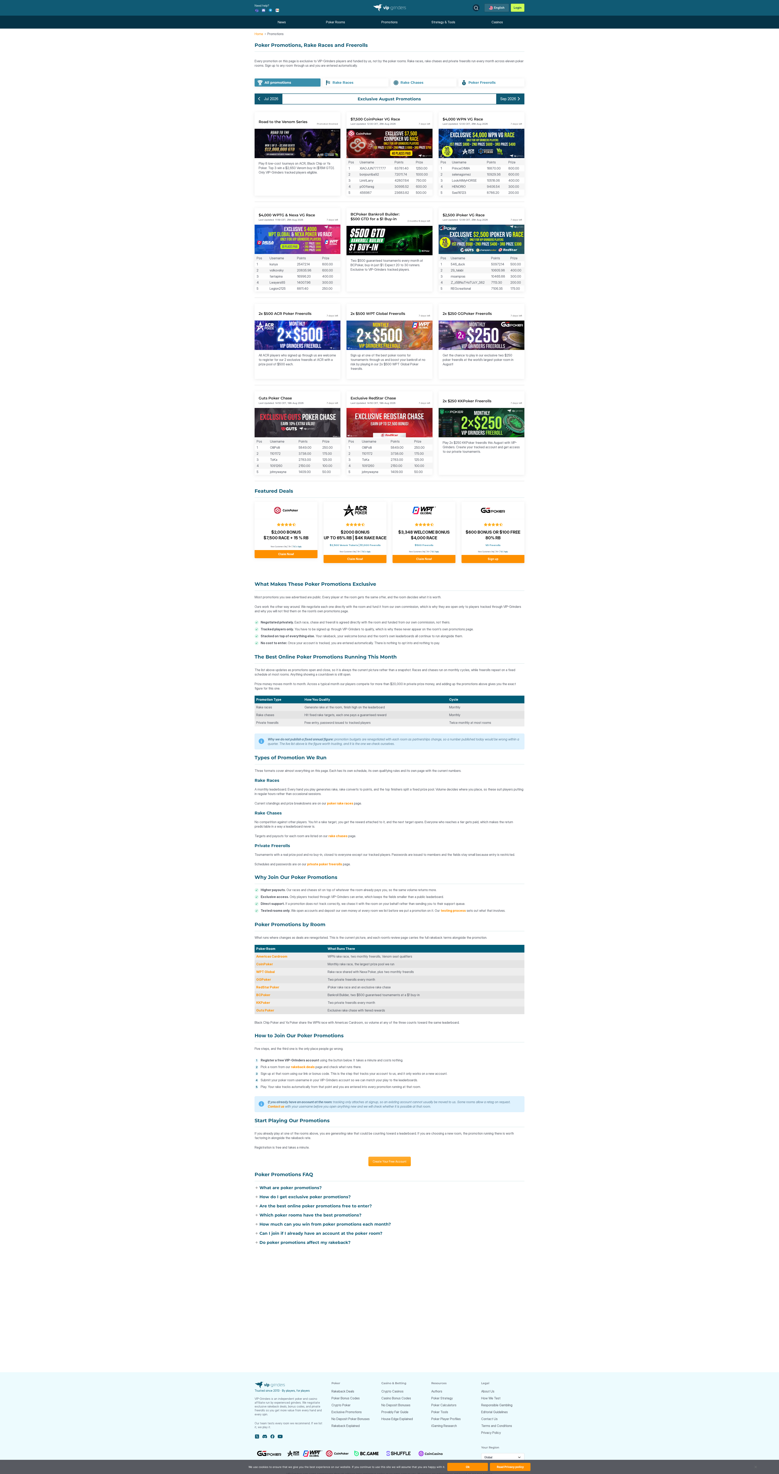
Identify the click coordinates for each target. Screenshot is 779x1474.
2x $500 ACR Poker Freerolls (285, 313)
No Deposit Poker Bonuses (350, 1419)
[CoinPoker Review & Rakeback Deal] (286, 510)
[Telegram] (270, 10)
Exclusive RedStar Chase (373, 398)
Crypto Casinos (392, 1391)
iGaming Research (444, 1426)
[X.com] (257, 1436)
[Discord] (263, 10)
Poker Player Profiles (446, 1419)
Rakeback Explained (345, 1426)
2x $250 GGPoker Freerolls (467, 313)
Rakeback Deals (342, 1391)
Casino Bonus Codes (396, 1398)
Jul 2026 (270, 99)
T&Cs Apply (297, 546)
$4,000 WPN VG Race (463, 119)
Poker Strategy (442, 1398)
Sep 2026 (508, 99)
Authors (436, 1391)
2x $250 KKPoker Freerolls (467, 401)
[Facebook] (272, 1436)
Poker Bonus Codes (345, 1398)
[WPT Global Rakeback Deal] (424, 510)
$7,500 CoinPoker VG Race (375, 119)
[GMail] (277, 10)
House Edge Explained (397, 1419)
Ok (468, 1467)
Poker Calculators (443, 1405)
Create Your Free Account (390, 1161)
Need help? (262, 5)
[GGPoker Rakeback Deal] (493, 510)
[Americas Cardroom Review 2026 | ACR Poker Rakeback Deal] (355, 510)
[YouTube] (280, 1436)
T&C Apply (435, 551)
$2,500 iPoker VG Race (464, 215)
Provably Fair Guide (394, 1412)
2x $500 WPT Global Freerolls (378, 313)
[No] (755, 1469)
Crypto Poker (341, 1405)
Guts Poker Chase (275, 398)
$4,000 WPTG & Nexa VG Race (287, 215)
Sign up (493, 559)
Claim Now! (286, 554)
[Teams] (257, 10)
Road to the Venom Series (283, 122)
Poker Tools (439, 1412)
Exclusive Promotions (346, 1412)
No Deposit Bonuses (395, 1405)
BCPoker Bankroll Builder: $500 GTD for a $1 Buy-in (375, 216)
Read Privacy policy (510, 1467)
